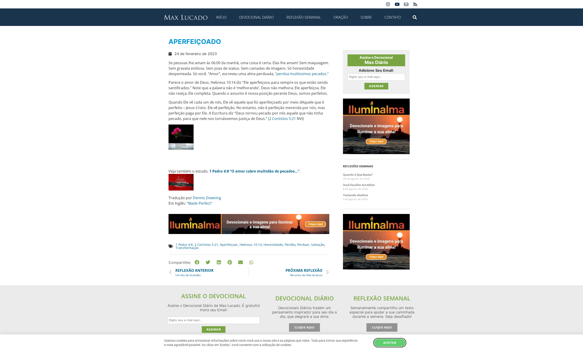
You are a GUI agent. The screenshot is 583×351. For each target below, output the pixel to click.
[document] (291, 175)
